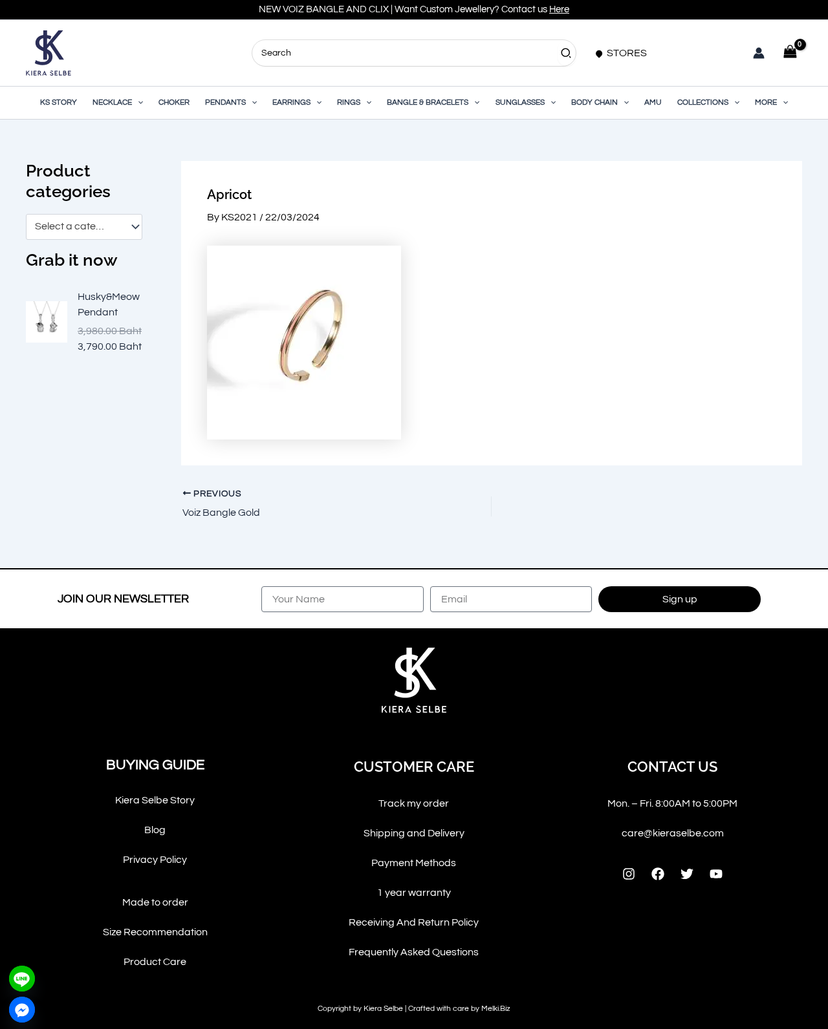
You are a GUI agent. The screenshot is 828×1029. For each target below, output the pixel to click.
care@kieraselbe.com (673, 833)
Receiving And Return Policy (414, 922)
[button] (137, 103)
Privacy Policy (155, 859)
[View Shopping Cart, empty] (790, 53)
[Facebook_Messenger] (22, 1010)
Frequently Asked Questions (414, 952)
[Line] (22, 979)
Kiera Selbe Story (155, 800)
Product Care (155, 962)
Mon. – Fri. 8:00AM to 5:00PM (672, 803)
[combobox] (84, 227)
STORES (626, 53)
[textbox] (78, 227)
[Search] (567, 53)
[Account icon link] (759, 53)
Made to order (155, 902)
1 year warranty (414, 892)
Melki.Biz (495, 1008)
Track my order (413, 803)
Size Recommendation (155, 932)
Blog (155, 830)
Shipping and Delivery (414, 833)
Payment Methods (413, 863)
